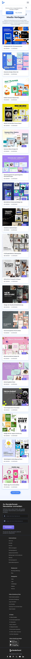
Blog (12, 573)
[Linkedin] (23, 657)
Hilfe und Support (13, 547)
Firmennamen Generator (14, 629)
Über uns (11, 540)
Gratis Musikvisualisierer (14, 596)
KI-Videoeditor (12, 622)
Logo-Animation (12, 601)
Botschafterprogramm (14, 562)
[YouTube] (20, 657)
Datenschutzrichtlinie (13, 552)
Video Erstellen (12, 609)
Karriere (10, 545)
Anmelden (8, 527)
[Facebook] (7, 657)
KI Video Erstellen (13, 617)
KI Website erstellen (13, 626)
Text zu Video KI (12, 624)
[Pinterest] (13, 657)
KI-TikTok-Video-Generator (15, 631)
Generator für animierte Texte (15, 606)
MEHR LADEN (15, 492)
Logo (12, 581)
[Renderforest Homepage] (3, 2)
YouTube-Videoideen (13, 634)
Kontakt (10, 543)
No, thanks (19, 12)
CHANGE (9, 12)
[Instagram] (10, 657)
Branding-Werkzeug (15, 570)
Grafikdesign (14, 583)
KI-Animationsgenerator (14, 619)
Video (12, 579)
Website (13, 586)
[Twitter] (16, 657)
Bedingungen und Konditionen (15, 555)
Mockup (13, 588)
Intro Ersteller (12, 604)
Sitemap (10, 557)
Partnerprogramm (13, 550)
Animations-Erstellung (14, 599)
